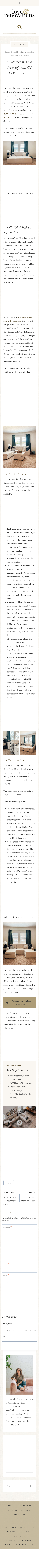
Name (6, 1263)
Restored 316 (28, 1544)
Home (7, 52)
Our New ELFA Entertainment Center (9, 1199)
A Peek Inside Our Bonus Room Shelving (28, 1199)
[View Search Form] (19, 27)
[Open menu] (20, 3)
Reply (5, 1336)
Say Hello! (26, 1510)
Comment (7, 1227)
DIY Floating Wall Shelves (21, 1083)
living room (8, 1183)
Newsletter (19, 1514)
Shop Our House (23, 1506)
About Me (12, 1510)
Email (6, 1275)
